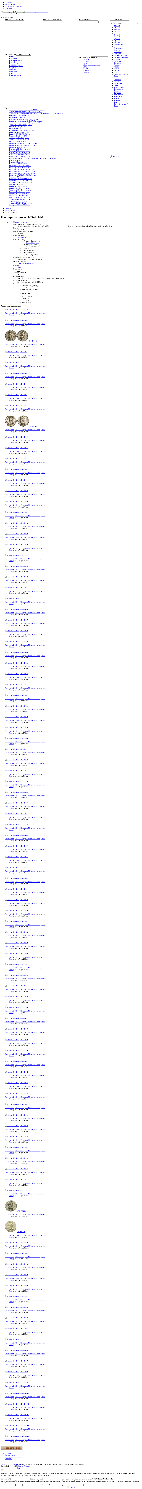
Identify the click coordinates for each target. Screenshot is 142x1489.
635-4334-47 (24, 814)
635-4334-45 (24, 792)
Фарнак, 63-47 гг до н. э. (18, 201)
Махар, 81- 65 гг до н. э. (17, 141)
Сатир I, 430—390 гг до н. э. (19, 186)
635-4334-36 (24, 706)
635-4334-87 (24, 1253)
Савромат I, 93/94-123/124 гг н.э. (20, 179)
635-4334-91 (24, 1296)
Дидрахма (117, 61)
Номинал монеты (116, 24)
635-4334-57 (24, 921)
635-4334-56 (24, 910)
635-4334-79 (24, 1147)
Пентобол (117, 78)
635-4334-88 (24, 1264)
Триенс (116, 98)
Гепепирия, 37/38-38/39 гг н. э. (20, 115)
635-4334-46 (24, 803)
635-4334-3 (23, 352)
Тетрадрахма (118, 89)
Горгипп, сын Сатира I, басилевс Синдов (23, 119)
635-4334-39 (24, 727)
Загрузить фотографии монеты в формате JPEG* (79, 1479)
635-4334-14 (24, 480)
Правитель (9, 108)
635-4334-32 (24, 674)
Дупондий (117, 70)
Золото (85, 63)
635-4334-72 (24, 1072)
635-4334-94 (24, 1329)
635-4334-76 (24, 1115)
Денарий (117, 59)
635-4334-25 (24, 598)
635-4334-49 (24, 835)
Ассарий (117, 42)
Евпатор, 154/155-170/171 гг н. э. (21, 128)
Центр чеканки (10, 54)
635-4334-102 (24, 1415)
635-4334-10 (24, 437)
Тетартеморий (119, 87)
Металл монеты (84, 57)
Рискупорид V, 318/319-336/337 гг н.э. (22, 175)
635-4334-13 (24, 469)
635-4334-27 (24, 620)
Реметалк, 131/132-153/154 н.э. (20, 166)
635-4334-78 (24, 1136)
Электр (86, 72)
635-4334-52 (24, 867)
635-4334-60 (24, 953)
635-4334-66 (24, 1007)
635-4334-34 (24, 309)
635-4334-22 (24, 566)
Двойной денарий (120, 55)
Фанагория (13, 71)
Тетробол (117, 93)
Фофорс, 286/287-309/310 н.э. (19, 205)
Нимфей (12, 62)
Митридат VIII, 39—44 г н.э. (19, 147)
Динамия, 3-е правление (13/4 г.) (20, 125)
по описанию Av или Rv (9, 14)
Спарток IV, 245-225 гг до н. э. (20, 195)
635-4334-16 (24, 501)
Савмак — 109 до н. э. (17, 177)
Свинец (86, 68)
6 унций (117, 35)
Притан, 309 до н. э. (16, 162)
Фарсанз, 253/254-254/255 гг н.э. (20, 203)
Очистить (115, 156)
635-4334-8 (23, 405)
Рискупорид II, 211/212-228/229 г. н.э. (22, 169)
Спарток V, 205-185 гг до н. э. (19, 197)
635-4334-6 (23, 384)
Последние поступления (13, 6)
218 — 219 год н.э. (32, 243)
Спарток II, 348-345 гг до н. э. (19, 192)
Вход (18, 1468)
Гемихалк (117, 54)
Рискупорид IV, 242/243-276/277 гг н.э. (23, 173)
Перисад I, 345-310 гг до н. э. (19, 149)
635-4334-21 (24, 555)
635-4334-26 (24, 609)
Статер (116, 85)
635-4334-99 (24, 1382)
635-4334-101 (24, 1404)
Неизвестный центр (16, 60)
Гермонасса (13, 56)
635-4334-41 (24, 749)
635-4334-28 (24, 631)
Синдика (12, 69)
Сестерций (118, 83)
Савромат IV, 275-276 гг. (18, 184)
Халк (116, 106)
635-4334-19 (24, 534)
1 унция (117, 26)
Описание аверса (85, 19)
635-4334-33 (24, 684)
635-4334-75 (24, 1104)
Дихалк (116, 67)
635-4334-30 (24, 652)
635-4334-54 (24, 889)
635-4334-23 (24, 577)
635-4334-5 (23, 373)
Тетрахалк (117, 91)
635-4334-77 (24, 1126)
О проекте (8, 2)
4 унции (117, 31)
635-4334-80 (24, 1158)
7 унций (117, 37)
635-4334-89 (24, 1275)
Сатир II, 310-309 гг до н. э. (19, 188)
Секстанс (117, 80)
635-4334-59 (24, 943)
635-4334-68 (24, 1029)
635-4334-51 (24, 857)
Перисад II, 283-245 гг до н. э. (19, 151)
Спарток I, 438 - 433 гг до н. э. (20, 190)
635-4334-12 (24, 458)
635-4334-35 (24, 695)
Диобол (116, 65)
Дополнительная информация (11, 1485)
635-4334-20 (24, 544)
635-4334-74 (24, 1093)
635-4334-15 (24, 491)
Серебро (86, 70)
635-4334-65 (24, 997)
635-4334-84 (21, 1211)
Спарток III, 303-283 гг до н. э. (20, 194)
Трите (116, 102)
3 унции (117, 29)
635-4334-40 (24, 738)
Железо (86, 61)
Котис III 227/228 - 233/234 (18, 136)
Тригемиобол (118, 95)
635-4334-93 (24, 1318)
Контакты (8, 8)
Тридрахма (118, 96)
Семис (116, 81)
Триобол (117, 100)
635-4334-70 (24, 1050)
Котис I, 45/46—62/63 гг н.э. (19, 132)
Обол (116, 76)
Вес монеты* (5, 1479)
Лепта (116, 72)
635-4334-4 (23, 362)
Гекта (116, 46)
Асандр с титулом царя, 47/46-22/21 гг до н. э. (25, 112)
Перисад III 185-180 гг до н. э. (19, 153)
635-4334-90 (24, 1285)
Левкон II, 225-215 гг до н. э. (19, 140)
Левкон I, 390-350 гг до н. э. (19, 138)
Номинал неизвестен (121, 74)
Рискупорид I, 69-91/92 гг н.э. (19, 167)
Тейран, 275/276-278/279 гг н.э (20, 199)
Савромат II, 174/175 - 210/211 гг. (21, 181)
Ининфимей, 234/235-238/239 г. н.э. (21, 130)
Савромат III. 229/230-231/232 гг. (20, 182)
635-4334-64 (24, 986)
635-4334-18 (24, 523)
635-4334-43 (24, 771)
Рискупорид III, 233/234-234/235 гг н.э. (23, 171)
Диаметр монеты (36, 1479)
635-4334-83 (24, 1190)
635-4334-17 (24, 512)
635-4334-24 (24, 588)
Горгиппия (13, 58)
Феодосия (12, 73)
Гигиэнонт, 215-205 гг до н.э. (19, 117)
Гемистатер (118, 52)
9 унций (117, 40)
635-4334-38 (24, 717)
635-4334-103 (24, 1425)
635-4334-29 (24, 641)
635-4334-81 (24, 1169)
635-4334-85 (21, 1232)
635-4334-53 (24, 878)
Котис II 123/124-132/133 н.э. (19, 134)
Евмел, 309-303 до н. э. (17, 126)
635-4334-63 (24, 975)
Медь (85, 67)
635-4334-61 (24, 964)
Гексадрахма (118, 44)
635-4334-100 (24, 1393)
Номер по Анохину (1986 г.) (15, 19)
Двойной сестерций (121, 57)
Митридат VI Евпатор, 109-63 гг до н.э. (23, 143)
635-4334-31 (24, 663)
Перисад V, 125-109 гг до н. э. (19, 156)
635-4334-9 (33, 426)
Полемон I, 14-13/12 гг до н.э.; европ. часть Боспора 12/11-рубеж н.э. (33, 158)
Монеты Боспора (23, 1466)
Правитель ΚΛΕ (15, 160)
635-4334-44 (24, 781)
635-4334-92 (24, 1307)
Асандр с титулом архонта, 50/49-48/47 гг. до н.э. (26, 110)
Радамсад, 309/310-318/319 (18, 164)
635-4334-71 (24, 1061)
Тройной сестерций (121, 104)
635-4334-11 (24, 448)
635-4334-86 (24, 1242)
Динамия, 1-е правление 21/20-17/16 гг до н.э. (25, 121)
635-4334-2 (33, 341)
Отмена (72, 1487)
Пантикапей (13, 64)
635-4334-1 (23, 320)
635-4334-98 (24, 1372)
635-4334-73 (24, 1083)
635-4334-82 (24, 1179)
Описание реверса (116, 19)
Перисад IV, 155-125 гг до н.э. (19, 154)
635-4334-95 (24, 1339)
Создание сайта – (11, 1464)
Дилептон (117, 63)
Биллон (86, 59)
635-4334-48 (24, 824)
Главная (8, 208)
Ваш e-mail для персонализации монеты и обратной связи (62, 1485)
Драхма (116, 68)
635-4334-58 (24, 932)
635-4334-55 (24, 900)
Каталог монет (10, 4)
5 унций (117, 33)
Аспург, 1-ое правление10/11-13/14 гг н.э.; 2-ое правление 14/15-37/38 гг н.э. (36, 113)
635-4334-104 (24, 1436)
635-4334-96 (24, 1350)
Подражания (13, 68)
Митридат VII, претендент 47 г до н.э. (22, 145)
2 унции (117, 27)
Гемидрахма (118, 48)
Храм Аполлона (15, 75)
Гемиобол (117, 50)
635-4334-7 (23, 395)
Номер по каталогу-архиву (52, 19)
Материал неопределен (91, 65)
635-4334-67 (24, 1018)
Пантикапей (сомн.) (16, 66)
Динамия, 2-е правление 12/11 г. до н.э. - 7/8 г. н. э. (27, 123)
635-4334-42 (24, 760)
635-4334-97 (24, 1361)
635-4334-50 (24, 846)
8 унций (117, 39)
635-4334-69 (24, 1040)
